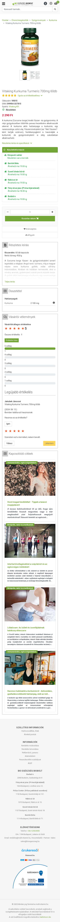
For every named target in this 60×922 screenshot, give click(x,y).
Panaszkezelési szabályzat (30, 760)
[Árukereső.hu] (30, 851)
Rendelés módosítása (30, 746)
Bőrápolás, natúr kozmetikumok (20, 525)
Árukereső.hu (30, 855)
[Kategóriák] (3, 3)
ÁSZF (30, 763)
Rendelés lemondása (30, 749)
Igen (8, 424)
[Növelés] (52, 212)
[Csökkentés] (7, 212)
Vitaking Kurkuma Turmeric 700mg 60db (22, 404)
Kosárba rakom (29, 218)
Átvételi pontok (30, 734)
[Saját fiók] (50, 3)
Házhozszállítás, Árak (30, 731)
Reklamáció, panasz (30, 753)
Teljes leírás (10, 282)
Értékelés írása (11, 340)
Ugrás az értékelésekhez (29, 95)
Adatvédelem (30, 756)
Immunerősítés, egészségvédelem (21, 463)
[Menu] (45, 4)
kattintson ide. (45, 917)
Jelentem (49, 443)
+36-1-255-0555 (33, 831)
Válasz (9, 443)
